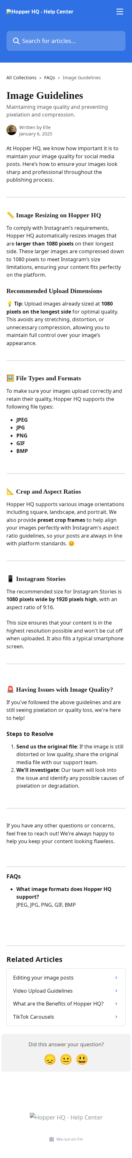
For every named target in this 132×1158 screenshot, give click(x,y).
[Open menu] (120, 11)
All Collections (21, 77)
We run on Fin (69, 1139)
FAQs (49, 77)
